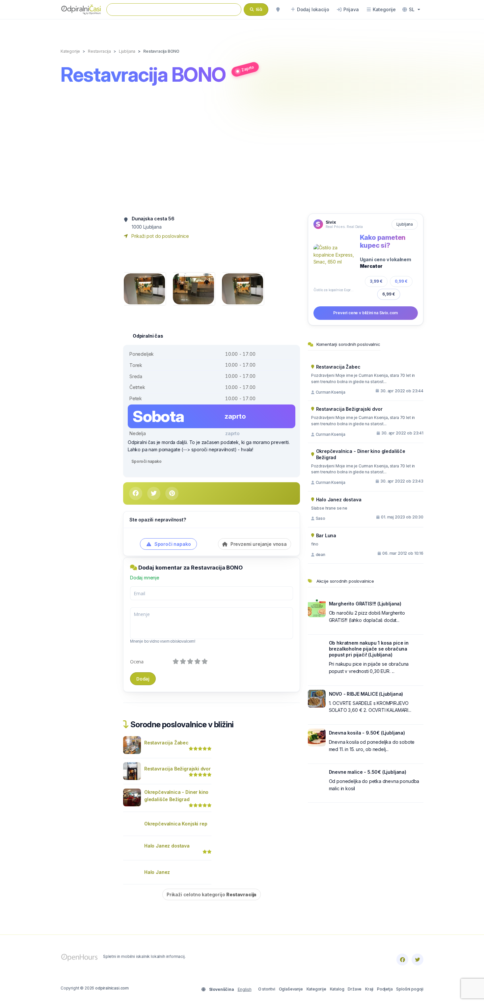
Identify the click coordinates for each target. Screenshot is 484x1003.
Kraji (369, 989)
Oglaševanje (291, 989)
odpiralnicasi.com (112, 988)
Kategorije (316, 989)
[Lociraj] (278, 9)
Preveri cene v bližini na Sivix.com (365, 312)
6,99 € (388, 294)
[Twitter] (417, 959)
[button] (411, 9)
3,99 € (376, 281)
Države (355, 989)
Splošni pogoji (409, 989)
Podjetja (385, 989)
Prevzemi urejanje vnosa (258, 544)
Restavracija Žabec (166, 742)
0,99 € (401, 281)
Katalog (337, 989)
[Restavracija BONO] (144, 288)
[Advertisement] (242, 150)
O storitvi (266, 989)
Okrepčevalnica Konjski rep (175, 823)
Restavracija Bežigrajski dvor (177, 768)
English (245, 989)
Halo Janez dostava (167, 846)
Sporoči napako (146, 461)
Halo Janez (157, 872)
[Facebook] (402, 959)
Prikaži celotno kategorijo (211, 894)
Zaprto (248, 68)
